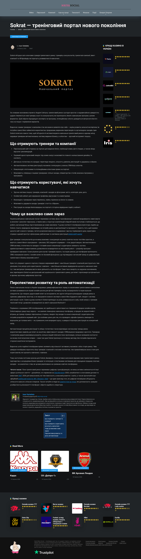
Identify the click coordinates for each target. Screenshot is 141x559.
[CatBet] (108, 117)
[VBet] (77, 526)
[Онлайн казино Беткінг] (77, 513)
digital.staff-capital (75, 234)
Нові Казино (102, 541)
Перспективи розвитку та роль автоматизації (53, 435)
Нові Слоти (123, 543)
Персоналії (41, 13)
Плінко (123, 541)
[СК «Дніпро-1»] (55, 461)
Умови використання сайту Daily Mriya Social (99, 545)
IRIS (116, 138)
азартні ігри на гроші (68, 382)
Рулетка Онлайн (90, 543)
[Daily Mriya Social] (70, 5)
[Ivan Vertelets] (15, 400)
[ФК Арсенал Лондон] (86, 460)
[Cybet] (108, 77)
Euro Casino (119, 125)
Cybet (117, 68)
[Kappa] (24, 461)
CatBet (117, 108)
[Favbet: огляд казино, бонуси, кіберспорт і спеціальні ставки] (46, 526)
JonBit (117, 81)
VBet (85, 518)
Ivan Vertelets (24, 46)
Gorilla (117, 518)
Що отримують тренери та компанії (54, 420)
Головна (12, 29)
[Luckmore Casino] (108, 104)
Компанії (51, 13)
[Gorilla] (108, 526)
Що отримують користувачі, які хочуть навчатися (54, 425)
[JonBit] (108, 90)
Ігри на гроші (64, 13)
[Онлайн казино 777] (15, 513)
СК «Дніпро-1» (48, 475)
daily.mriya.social (42, 396)
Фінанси (86, 13)
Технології (76, 13)
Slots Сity (25, 518)
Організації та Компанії (19, 36)
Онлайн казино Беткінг (90, 505)
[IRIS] (108, 147)
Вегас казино (58, 504)
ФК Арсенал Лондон (82, 473)
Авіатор (100, 543)
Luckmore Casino (121, 95)
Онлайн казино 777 (29, 504)
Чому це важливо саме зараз (52, 430)
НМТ (20, 376)
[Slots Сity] (15, 526)
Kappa (13, 475)
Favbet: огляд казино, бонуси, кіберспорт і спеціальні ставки (60, 521)
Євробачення (59, 373)
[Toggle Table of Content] (61, 416)
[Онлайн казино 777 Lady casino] (107, 507)
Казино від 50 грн (111, 543)
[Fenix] (108, 63)
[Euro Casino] (108, 134)
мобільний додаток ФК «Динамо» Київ (33, 379)
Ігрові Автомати (90, 541)
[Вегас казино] (46, 513)
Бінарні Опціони (106, 13)
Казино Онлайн (113, 541)
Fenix (117, 55)
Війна (31, 13)
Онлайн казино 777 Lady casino (122, 505)
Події (94, 13)
